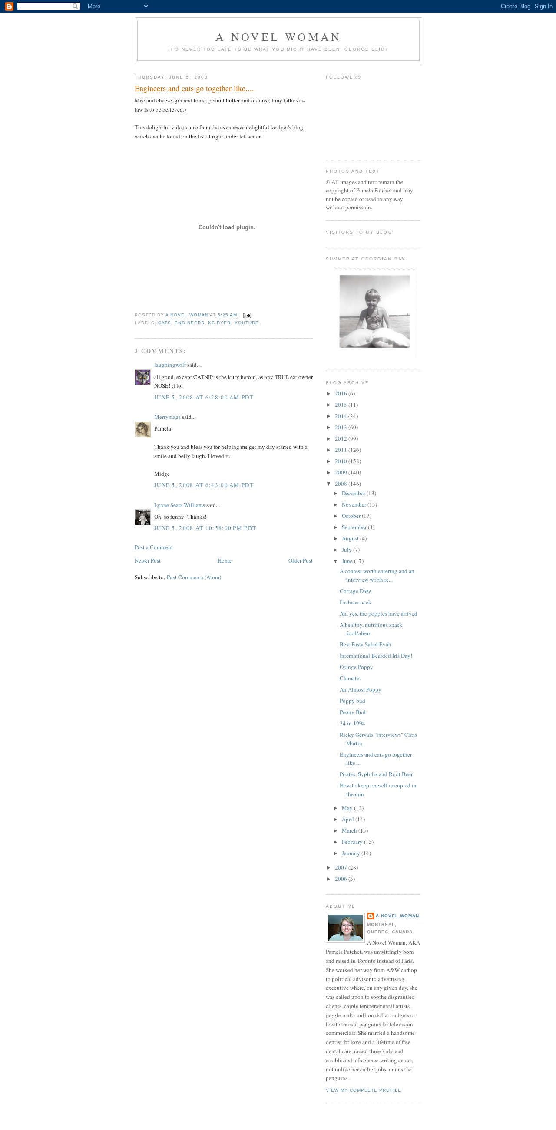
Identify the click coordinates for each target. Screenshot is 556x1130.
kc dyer (219, 322)
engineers (190, 322)
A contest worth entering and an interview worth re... (377, 575)
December (354, 493)
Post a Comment (154, 547)
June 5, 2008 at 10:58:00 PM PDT (205, 528)
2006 (341, 879)
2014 (341, 416)
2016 (341, 393)
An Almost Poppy (360, 689)
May (348, 808)
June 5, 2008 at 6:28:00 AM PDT (204, 397)
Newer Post (148, 560)
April (348, 819)
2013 (341, 427)
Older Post (300, 560)
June (348, 561)
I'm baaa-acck (355, 602)
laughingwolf (170, 365)
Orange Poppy (356, 667)
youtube (247, 322)
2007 (341, 867)
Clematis (350, 678)
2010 (341, 461)
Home (225, 560)
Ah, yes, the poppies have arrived (378, 613)
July (347, 549)
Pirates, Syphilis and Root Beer (376, 774)
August (351, 538)
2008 (341, 484)
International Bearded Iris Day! (376, 655)
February (353, 842)
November (354, 504)
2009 (341, 472)
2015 (341, 405)
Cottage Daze (355, 591)
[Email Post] (247, 315)
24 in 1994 (352, 723)
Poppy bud (352, 701)
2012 (341, 438)
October (352, 516)
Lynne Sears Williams (179, 505)
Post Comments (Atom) (194, 577)
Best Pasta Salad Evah (365, 644)
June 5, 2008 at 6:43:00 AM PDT (204, 485)
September (355, 527)
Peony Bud (353, 712)
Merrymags (167, 417)
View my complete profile (363, 1090)
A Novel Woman (278, 36)
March (350, 830)
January (351, 853)
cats (164, 322)
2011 (341, 450)
